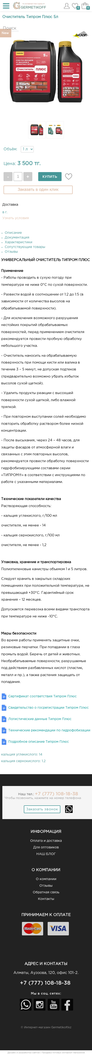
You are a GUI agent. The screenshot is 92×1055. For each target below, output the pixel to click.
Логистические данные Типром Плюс (39, 719)
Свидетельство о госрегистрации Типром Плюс (48, 707)
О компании (46, 879)
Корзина (85, 8)
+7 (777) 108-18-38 (56, 794)
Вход (66, 6)
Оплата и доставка (46, 840)
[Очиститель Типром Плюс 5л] (46, 116)
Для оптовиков (46, 847)
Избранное (75, 8)
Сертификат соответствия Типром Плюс (42, 696)
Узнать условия (15, 218)
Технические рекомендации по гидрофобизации (49, 730)
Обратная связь (46, 892)
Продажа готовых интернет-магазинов (63, 1053)
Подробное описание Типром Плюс (38, 741)
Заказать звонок (42, 809)
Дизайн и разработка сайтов (24, 1053)
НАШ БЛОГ (46, 854)
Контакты (46, 899)
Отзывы (46, 885)
